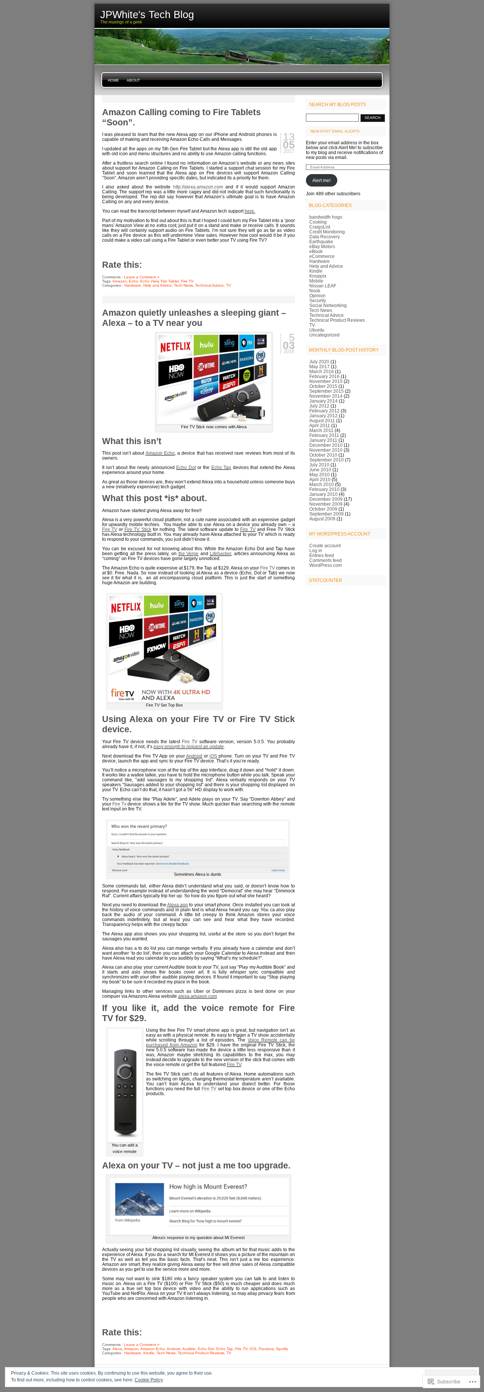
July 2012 (319, 405)
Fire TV (187, 281)
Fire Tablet (170, 281)
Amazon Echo (160, 453)
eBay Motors (322, 246)
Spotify (282, 1349)
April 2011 (319, 425)
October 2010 (323, 454)
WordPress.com (325, 565)
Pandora (266, 1349)
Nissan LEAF (322, 285)
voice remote (230, 1008)
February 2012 (324, 410)
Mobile (316, 280)
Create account (325, 545)
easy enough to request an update (189, 746)
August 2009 (322, 518)
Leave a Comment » (142, 277)
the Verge (188, 553)
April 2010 (319, 479)
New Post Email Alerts (335, 131)
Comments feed (325, 560)
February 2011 (324, 435)
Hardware (132, 285)
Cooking (318, 221)
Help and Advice (157, 285)
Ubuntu (316, 329)
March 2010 (321, 484)
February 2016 (324, 376)
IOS (253, 1349)
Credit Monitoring (327, 231)
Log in (315, 550)
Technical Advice (209, 285)
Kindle (148, 1353)
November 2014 (326, 396)
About (133, 80)
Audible (188, 1349)
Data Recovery (324, 236)
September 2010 (326, 459)
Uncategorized (324, 334)
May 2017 (319, 366)
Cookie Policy (149, 1380)
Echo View (149, 281)
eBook (316, 251)
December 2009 (326, 499)
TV (228, 285)
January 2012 (323, 415)
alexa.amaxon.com (197, 996)
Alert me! (321, 180)
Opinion (317, 295)
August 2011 (322, 420)
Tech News (183, 285)
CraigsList (319, 226)
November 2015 (326, 381)
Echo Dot (185, 467)
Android (194, 755)
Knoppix (317, 275)
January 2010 (323, 494)
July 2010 (319, 464)
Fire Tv (119, 803)
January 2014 (323, 400)
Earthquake (321, 241)
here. (250, 210)
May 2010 (319, 474)
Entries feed (321, 555)
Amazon (119, 281)
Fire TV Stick (137, 529)
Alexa (117, 1349)
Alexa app (177, 904)
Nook (314, 290)
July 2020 (319, 361)
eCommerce (322, 256)
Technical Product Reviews (201, 1353)
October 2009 (323, 508)
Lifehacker (220, 553)
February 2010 (324, 489)
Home (113, 80)
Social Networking (328, 305)
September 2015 (326, 391)
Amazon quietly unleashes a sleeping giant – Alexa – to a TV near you (194, 318)
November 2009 (326, 504)
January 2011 (323, 440)
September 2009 (326, 513)
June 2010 (320, 469)
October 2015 (323, 386)
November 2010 (326, 450)
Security (317, 300)
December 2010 (326, 445)
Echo (133, 281)
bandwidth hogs (325, 217)
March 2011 (321, 430)
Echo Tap (221, 467)
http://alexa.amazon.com (198, 186)
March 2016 (321, 371)
